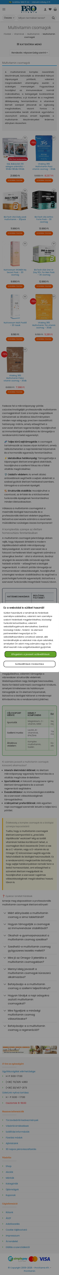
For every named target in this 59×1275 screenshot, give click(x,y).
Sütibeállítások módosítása (29, 664)
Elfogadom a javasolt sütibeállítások (30, 654)
